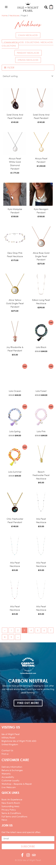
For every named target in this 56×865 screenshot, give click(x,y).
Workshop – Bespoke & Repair (17, 783)
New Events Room (11, 803)
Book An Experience (12, 799)
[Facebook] (22, 855)
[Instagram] (28, 855)
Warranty (6, 773)
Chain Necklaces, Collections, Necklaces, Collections (27, 44)
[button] (46, 7)
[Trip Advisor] (34, 855)
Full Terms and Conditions (14, 816)
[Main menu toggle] (6, 7)
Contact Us (7, 750)
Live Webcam (9, 787)
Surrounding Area (10, 806)
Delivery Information (12, 766)
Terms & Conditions (11, 813)
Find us (5, 753)
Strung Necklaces (28, 60)
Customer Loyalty (10, 780)
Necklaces (14, 15)
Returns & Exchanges (12, 770)
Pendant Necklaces (28, 53)
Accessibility (8, 777)
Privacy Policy (9, 809)
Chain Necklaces (28, 35)
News (4, 819)
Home (4, 15)
